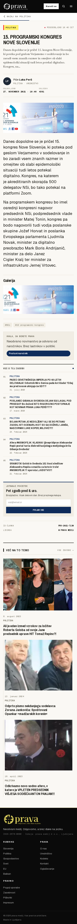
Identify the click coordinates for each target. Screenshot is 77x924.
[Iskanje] (63, 6)
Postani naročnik (18, 353)
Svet (5, 863)
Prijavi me (38, 510)
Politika (7, 853)
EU (4, 868)
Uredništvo (46, 853)
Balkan (7, 873)
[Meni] (71, 6)
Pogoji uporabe (11, 887)
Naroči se (51, 6)
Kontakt (44, 863)
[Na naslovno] (15, 6)
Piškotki (7, 897)
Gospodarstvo (11, 858)
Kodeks (44, 858)
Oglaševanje (47, 868)
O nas (43, 848)
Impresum (8, 902)
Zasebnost (9, 892)
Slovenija (8, 848)
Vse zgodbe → (65, 550)
